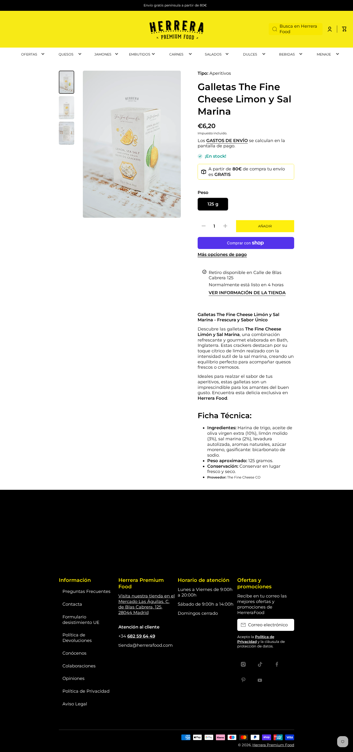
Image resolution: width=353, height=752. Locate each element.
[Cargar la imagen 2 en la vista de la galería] (66, 107)
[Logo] (176, 29)
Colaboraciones (79, 665)
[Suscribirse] (288, 625)
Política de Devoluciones (77, 637)
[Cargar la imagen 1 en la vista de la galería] (66, 82)
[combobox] (296, 29)
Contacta (72, 604)
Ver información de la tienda (247, 292)
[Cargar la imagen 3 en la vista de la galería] (66, 133)
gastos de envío (227, 140)
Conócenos (74, 653)
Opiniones (73, 678)
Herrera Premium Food (273, 745)
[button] (344, 29)
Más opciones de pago (222, 254)
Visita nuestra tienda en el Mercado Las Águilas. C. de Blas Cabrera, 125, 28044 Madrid (146, 604)
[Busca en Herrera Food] (273, 29)
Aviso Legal (74, 703)
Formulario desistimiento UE (80, 619)
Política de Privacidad (86, 691)
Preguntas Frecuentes (86, 591)
